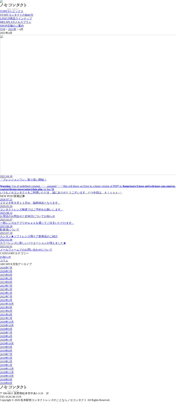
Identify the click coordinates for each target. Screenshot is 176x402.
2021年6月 (6, 311)
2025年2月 (6, 278)
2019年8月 (6, 350)
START (16, 14)
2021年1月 (6, 318)
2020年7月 (6, 332)
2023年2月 (6, 289)
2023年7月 (6, 285)
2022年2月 (6, 300)
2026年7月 (6, 267)
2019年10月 (7, 343)
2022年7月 (6, 296)
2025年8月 (6, 274)
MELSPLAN (15, 22)
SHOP (12, 25)
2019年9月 (6, 347)
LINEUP (16, 18)
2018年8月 (6, 383)
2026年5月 (6, 271)
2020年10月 (7, 325)
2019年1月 (6, 365)
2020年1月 (6, 339)
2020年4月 (6, 336)
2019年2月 (6, 361)
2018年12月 (7, 368)
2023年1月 (6, 293)
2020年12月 (7, 321)
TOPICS (11, 11)
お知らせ (5, 256)
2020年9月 (6, 329)
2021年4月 (6, 314)
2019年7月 (6, 354)
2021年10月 (7, 303)
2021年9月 (6, 307)
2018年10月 (7, 376)
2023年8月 (6, 282)
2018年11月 (7, 372)
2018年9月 (6, 379)
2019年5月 (6, 357)
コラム (4, 260)
